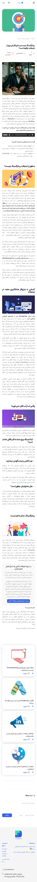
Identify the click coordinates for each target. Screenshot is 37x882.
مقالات (33, 39)
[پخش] (32, 135)
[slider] (5, 134)
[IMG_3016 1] (18, 834)
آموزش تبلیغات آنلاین (23, 39)
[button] (34, 3)
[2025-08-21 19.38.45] (18, 78)
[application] (18, 135)
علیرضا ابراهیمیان (8, 54)
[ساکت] (9, 135)
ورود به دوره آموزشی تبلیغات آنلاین (18, 601)
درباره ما (4, 849)
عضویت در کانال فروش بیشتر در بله (24, 852)
